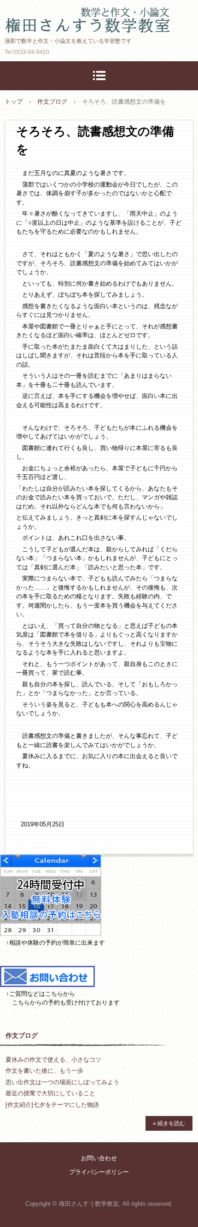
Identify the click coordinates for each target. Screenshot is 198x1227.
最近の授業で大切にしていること (50, 1093)
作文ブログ (22, 1035)
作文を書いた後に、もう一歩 (44, 1070)
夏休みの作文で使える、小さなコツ (53, 1059)
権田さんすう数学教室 (99, 16)
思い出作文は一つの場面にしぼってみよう (62, 1082)
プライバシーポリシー (99, 1172)
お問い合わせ (99, 1158)
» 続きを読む (169, 1123)
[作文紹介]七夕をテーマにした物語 (52, 1104)
